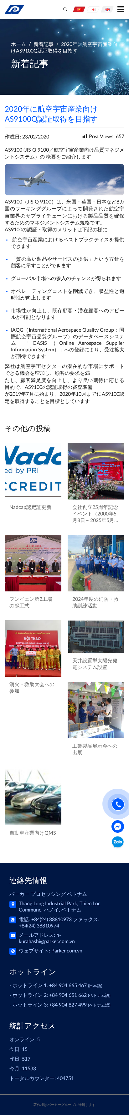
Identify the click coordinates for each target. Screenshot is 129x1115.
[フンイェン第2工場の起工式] (33, 563)
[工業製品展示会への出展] (96, 710)
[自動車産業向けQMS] (33, 796)
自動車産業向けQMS (32, 833)
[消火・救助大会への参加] (33, 648)
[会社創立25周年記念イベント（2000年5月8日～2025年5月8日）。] (96, 471)
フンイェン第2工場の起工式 (30, 602)
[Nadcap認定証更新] (33, 471)
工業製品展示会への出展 (94, 749)
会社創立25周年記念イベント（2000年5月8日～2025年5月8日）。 (95, 514)
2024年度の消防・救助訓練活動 (95, 602)
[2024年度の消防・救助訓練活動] (96, 563)
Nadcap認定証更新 (30, 507)
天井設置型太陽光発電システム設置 (94, 664)
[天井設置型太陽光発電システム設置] (96, 636)
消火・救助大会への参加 (31, 688)
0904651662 (118, 843)
